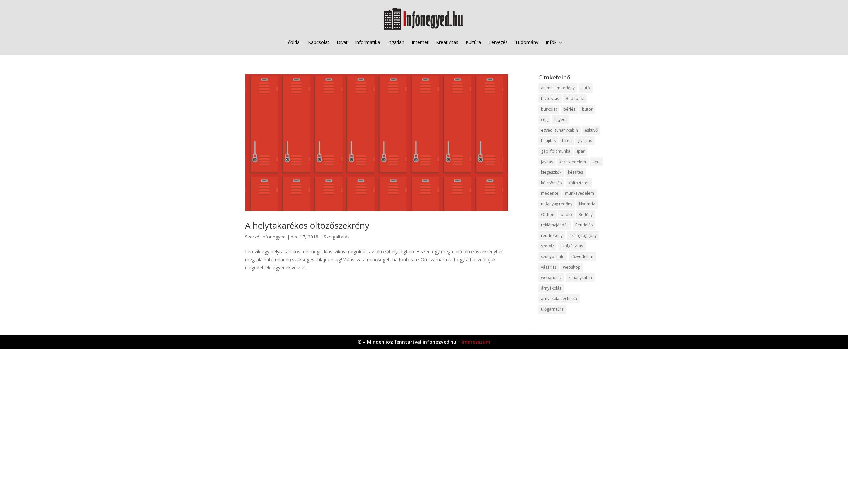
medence (549, 193)
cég (544, 119)
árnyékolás (551, 288)
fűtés (566, 140)
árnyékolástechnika (559, 298)
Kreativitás (447, 42)
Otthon (547, 214)
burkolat (549, 109)
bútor (587, 109)
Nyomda (587, 204)
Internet (420, 42)
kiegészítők (551, 172)
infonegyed (274, 237)
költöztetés (578, 183)
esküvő (591, 130)
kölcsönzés (551, 183)
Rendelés (584, 225)
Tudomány (526, 42)
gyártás (585, 140)
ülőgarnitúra (552, 309)
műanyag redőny (556, 204)
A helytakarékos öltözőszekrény (307, 225)
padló (566, 214)
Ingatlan (395, 42)
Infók (551, 42)
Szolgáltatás (337, 237)
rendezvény (552, 235)
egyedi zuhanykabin (559, 130)
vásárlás (548, 267)
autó (585, 88)
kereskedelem (572, 162)
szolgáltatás (571, 246)
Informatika (367, 42)
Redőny (586, 214)
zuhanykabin (580, 277)
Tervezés (498, 42)
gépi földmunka (555, 151)
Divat (342, 42)
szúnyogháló (553, 256)
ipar (581, 151)
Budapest (575, 98)
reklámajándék (555, 225)
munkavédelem (579, 193)
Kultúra (473, 42)
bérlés (569, 109)
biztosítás (550, 98)
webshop (572, 267)
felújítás (548, 140)
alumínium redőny (558, 88)
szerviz (547, 246)
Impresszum (476, 342)
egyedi (560, 119)
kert (596, 162)
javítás (547, 162)
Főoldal (293, 42)
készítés (575, 172)
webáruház (551, 277)
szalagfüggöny (583, 235)
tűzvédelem (582, 256)
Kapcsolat (318, 42)
